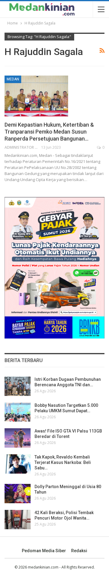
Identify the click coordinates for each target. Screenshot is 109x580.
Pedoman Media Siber (44, 550)
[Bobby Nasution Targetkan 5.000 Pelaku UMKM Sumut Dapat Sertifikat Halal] (18, 412)
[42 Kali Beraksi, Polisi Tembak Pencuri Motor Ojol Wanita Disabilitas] (18, 519)
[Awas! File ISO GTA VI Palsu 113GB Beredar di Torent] (18, 438)
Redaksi (79, 550)
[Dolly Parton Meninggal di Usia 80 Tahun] (18, 493)
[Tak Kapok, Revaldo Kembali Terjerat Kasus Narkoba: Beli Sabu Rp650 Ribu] (18, 464)
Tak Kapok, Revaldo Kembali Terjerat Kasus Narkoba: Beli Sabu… (63, 462)
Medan (13, 79)
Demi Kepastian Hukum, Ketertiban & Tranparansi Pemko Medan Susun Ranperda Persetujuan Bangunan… (49, 132)
